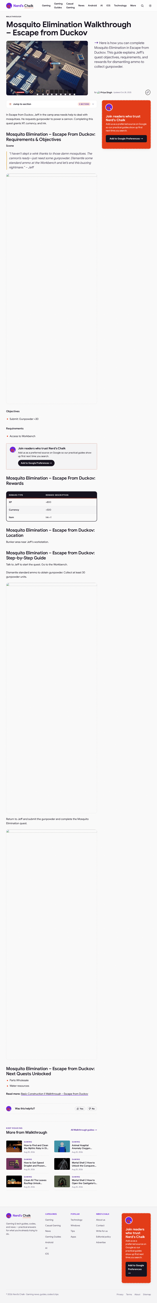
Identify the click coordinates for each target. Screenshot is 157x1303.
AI (101, 5)
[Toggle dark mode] (150, 5)
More (133, 5)
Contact (100, 1225)
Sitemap (147, 1294)
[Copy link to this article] (148, 92)
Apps (73, 1236)
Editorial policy (103, 1236)
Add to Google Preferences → (36, 463)
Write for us (102, 1231)
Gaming (46, 5)
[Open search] (142, 5)
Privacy (120, 1294)
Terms (129, 1294)
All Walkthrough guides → (84, 1129)
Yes (81, 1108)
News (81, 5)
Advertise (101, 1242)
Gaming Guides (58, 5)
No (93, 1108)
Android (92, 5)
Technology (120, 5)
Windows (75, 1225)
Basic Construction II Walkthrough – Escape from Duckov (54, 1093)
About (137, 1294)
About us (100, 1219)
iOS (108, 5)
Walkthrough (13, 17)
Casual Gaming (70, 5)
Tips (73, 1231)
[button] (51, 288)
